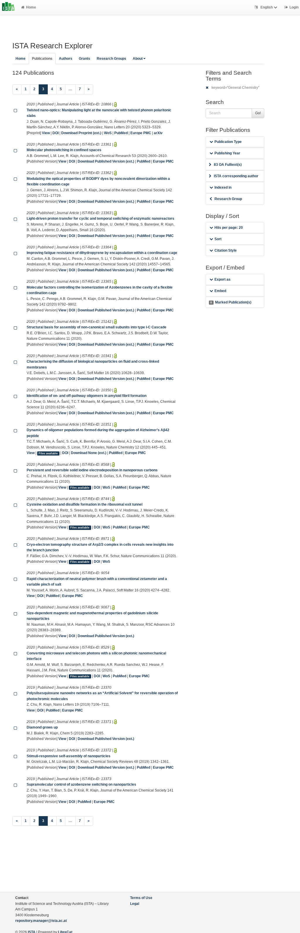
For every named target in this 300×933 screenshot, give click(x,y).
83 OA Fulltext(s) (228, 165)
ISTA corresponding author (236, 176)
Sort (217, 239)
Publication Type (228, 142)
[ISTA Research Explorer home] (8, 7)
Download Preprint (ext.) (81, 133)
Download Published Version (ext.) (106, 161)
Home (31, 7)
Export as (222, 279)
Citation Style (225, 250)
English (267, 7)
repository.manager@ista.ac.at (41, 921)
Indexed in (222, 187)
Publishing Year (227, 153)
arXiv (158, 133)
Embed (220, 291)
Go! (258, 113)
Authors (65, 59)
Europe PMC (140, 133)
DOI (55, 133)
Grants (84, 59)
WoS (108, 133)
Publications (42, 59)
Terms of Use (141, 898)
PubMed (121, 133)
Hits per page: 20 (228, 228)
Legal (134, 904)
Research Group (228, 199)
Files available (48, 453)
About (138, 59)
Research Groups (111, 59)
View (46, 133)
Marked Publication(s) (230, 302)
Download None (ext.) (88, 453)
